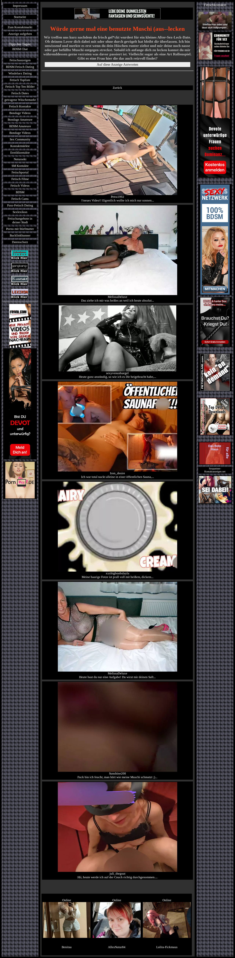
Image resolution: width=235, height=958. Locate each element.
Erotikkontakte (20, 152)
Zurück (117, 87)
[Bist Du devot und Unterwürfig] (20, 403)
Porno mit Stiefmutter (20, 229)
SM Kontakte (20, 166)
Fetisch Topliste (20, 80)
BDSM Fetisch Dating (20, 67)
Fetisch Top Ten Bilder (20, 86)
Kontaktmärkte (20, 146)
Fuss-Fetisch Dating (20, 205)
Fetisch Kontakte (20, 106)
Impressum (20, 6)
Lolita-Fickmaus (167, 947)
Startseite (20, 17)
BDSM (20, 192)
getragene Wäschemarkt (20, 100)
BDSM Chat (20, 49)
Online (66, 900)
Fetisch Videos (20, 185)
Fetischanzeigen (20, 60)
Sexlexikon (20, 212)
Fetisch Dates (20, 93)
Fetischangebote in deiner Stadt (20, 220)
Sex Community (20, 139)
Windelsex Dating (20, 73)
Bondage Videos (20, 113)
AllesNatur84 (116, 947)
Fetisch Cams (20, 199)
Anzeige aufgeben (20, 34)
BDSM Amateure (20, 126)
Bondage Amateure (20, 119)
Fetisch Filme (20, 179)
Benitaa (67, 947)
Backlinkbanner (20, 235)
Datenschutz (20, 242)
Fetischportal (20, 172)
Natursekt (20, 159)
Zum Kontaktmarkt (20, 27)
